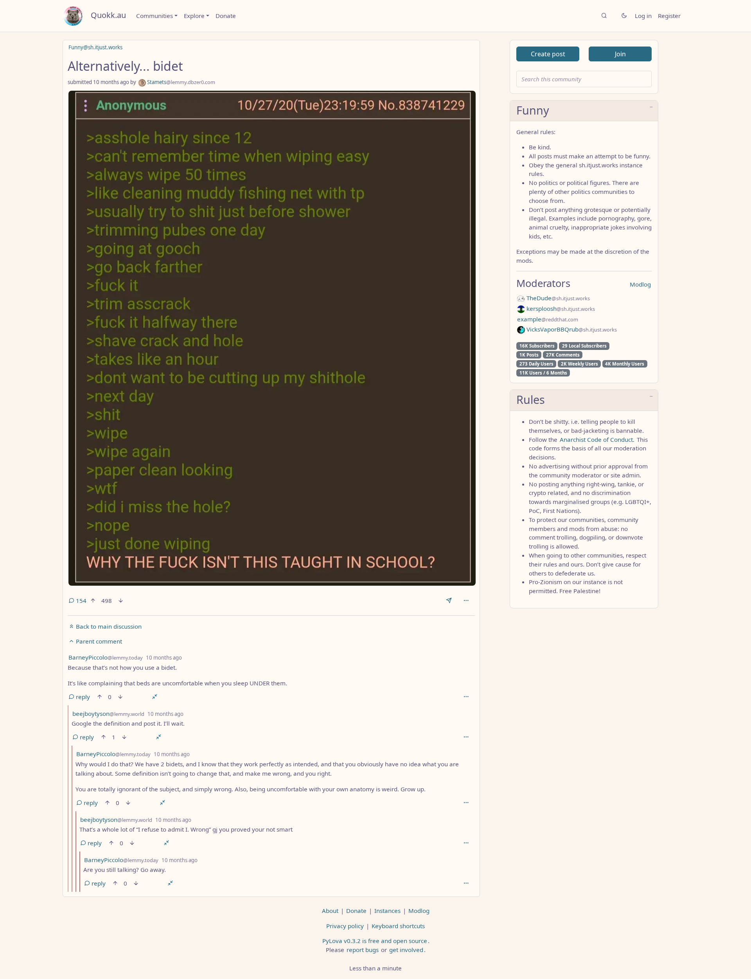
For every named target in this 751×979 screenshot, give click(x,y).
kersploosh (560, 308)
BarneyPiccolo (105, 657)
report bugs (363, 950)
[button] (584, 111)
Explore (194, 16)
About (330, 910)
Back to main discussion (108, 626)
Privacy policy (345, 926)
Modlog (640, 284)
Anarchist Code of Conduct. (597, 439)
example (547, 319)
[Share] (449, 600)
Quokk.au (108, 15)
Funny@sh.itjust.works (95, 47)
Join (620, 54)
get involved (406, 950)
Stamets (180, 82)
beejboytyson (108, 713)
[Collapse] (154, 696)
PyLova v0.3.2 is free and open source (374, 941)
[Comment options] (466, 696)
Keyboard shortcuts (398, 926)
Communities (154, 16)
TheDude (557, 298)
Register (669, 16)
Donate (226, 16)
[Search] (604, 15)
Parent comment (98, 641)
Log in (643, 16)
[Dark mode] (624, 15)
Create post (548, 54)
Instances (387, 910)
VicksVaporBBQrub (571, 329)
